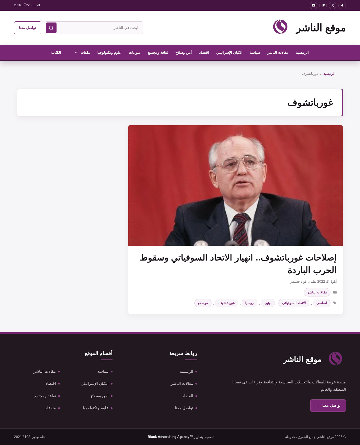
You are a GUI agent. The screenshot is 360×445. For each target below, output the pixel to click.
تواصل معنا (27, 28)
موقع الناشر (321, 27)
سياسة (255, 52)
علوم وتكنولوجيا (109, 52)
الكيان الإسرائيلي (229, 52)
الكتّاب (56, 52)
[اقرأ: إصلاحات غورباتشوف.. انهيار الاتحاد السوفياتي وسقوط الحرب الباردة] (235, 185)
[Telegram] (323, 5)
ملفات (85, 52)
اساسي (321, 303)
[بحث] (51, 28)
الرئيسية (302, 52)
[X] (332, 5)
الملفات (187, 396)
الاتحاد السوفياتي (294, 303)
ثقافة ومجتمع (158, 52)
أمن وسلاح (184, 52)
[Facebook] (342, 5)
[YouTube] (313, 5)
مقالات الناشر (278, 52)
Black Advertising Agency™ (170, 437)
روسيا (249, 303)
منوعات (135, 52)
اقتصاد (204, 52)
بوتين (267, 303)
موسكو (203, 303)
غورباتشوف (227, 303)
